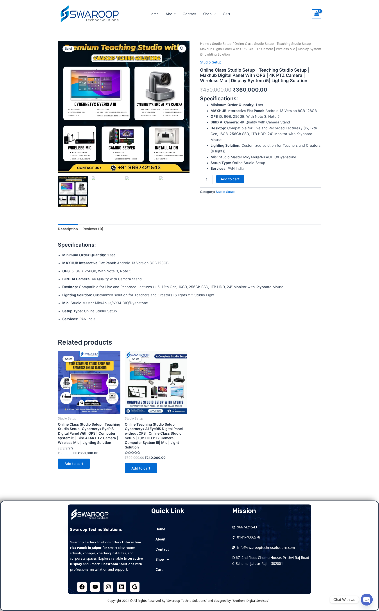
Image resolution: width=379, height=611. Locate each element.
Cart (226, 14)
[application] (214, 14)
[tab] (68, 228)
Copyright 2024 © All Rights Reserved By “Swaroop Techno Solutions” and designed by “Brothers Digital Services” (188, 600)
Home (154, 14)
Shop (207, 14)
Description (68, 229)
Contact (189, 14)
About (171, 14)
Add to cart (230, 179)
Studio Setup (222, 44)
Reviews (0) (93, 229)
